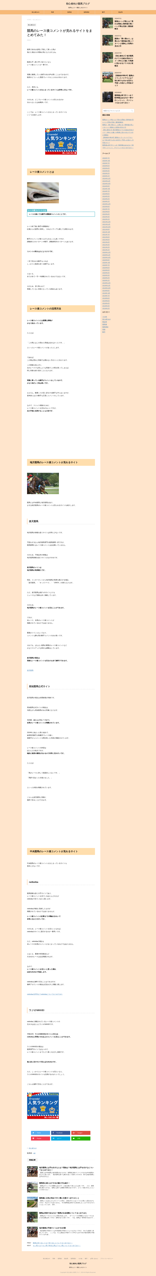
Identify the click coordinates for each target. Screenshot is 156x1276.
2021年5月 (106, 239)
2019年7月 (106, 296)
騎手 (103, 12)
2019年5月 (106, 301)
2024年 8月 (106, 189)
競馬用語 (86, 12)
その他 (104, 317)
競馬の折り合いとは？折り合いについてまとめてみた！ (53, 1243)
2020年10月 (106, 257)
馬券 (52, 12)
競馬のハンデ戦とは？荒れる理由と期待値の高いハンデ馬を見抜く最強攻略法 (124, 25)
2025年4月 (106, 168)
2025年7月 (106, 163)
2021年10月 (106, 227)
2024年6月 (106, 194)
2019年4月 (106, 303)
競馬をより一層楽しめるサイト (78, 1267)
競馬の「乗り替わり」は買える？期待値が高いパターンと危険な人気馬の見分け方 (124, 42)
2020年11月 (106, 255)
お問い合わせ (94, 1258)
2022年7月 (106, 209)
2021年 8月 (106, 232)
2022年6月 (106, 211)
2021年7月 (106, 234)
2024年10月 (106, 183)
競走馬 (120, 12)
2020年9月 (106, 260)
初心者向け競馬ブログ (78, 3)
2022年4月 (106, 214)
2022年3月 (106, 217)
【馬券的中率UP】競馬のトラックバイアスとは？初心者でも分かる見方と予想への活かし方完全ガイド (124, 80)
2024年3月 (106, 196)
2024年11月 (106, 181)
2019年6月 (106, 298)
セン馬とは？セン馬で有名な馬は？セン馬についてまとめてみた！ (57, 1245)
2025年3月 (106, 171)
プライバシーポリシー (106, 1258)
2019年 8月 (106, 293)
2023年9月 (106, 206)
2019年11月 (106, 285)
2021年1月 (106, 250)
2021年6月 (106, 237)
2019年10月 (106, 288)
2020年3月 (106, 275)
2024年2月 (106, 199)
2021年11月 (106, 224)
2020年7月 (106, 265)
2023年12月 (106, 204)
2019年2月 (106, 308)
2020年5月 (106, 270)
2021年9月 (106, 229)
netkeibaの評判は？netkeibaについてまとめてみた (45, 994)
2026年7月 (106, 158)
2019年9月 (106, 290)
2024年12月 (106, 178)
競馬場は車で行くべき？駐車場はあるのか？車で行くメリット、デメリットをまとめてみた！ (124, 99)
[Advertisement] (61, 434)
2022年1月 (106, 219)
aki (34, 1153)
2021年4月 (106, 242)
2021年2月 (106, 247)
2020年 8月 (106, 262)
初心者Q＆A (35, 12)
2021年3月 (106, 245)
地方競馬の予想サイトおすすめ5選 (52, 1228)
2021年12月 (106, 222)
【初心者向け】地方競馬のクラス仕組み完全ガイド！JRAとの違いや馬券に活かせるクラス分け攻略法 (124, 61)
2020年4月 (106, 273)
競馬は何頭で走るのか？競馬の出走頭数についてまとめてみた (63, 1213)
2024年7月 (106, 191)
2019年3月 (106, 306)
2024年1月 (106, 201)
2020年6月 (106, 268)
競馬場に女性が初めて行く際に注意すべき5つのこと (59, 1198)
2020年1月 (106, 280)
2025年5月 (106, 166)
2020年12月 (106, 252)
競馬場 (69, 12)
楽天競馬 (30, 670)
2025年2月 (106, 173)
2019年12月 (106, 283)
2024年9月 (106, 186)
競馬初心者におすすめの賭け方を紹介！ (54, 1183)
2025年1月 (106, 176)
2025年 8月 (106, 160)
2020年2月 (106, 278)
